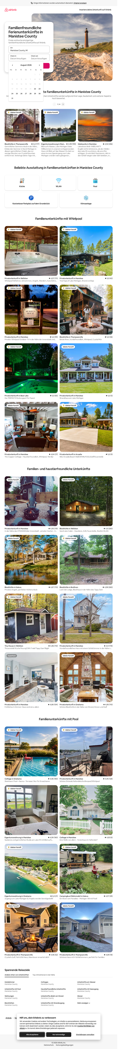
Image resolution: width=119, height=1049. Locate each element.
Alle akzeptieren (32, 1035)
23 (39, 89)
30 (40, 94)
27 (26, 94)
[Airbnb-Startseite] (11, 9)
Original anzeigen (80, 3)
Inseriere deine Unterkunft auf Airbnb (95, 9)
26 (21, 94)
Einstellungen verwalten (85, 1035)
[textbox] (18, 58)
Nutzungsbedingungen (64, 1045)
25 (17, 94)
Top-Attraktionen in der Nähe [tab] (44, 975)
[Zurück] (54, 104)
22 (35, 89)
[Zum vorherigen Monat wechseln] (12, 65)
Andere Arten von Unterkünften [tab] (17, 975)
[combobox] (29, 50)
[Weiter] (63, 104)
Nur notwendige (59, 1035)
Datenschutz (49, 1045)
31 (12, 98)
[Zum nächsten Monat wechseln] (39, 65)
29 (35, 94)
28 (30, 94)
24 (12, 94)
